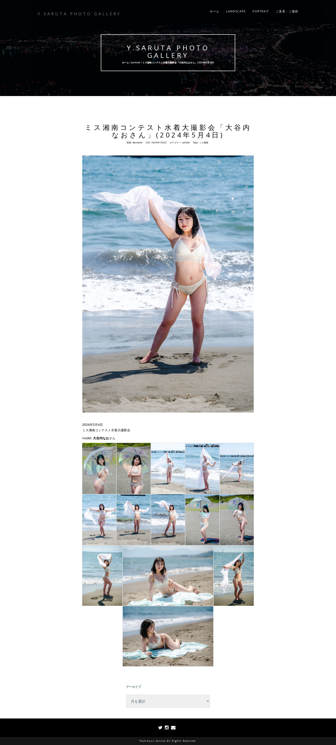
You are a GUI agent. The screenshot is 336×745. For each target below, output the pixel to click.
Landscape (236, 11)
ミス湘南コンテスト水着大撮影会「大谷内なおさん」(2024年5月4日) (168, 131)
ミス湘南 (203, 142)
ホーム (214, 11)
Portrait (261, 11)
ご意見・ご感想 (287, 11)
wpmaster (138, 142)
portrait (135, 62)
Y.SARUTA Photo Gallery (168, 51)
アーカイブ (133, 687)
